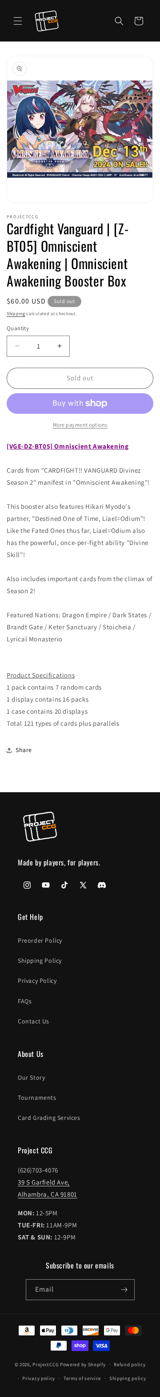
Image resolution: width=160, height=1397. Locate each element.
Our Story (31, 1077)
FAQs (25, 1001)
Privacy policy (38, 1378)
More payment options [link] (80, 424)
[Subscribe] (124, 1289)
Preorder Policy (40, 940)
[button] (18, 21)
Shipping (16, 313)
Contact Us (33, 1021)
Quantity (18, 328)
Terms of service (82, 1378)
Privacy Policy (37, 981)
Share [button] (24, 750)
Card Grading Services (49, 1118)
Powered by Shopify (83, 1364)
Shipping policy (127, 1378)
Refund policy (129, 1364)
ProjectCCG (45, 1364)
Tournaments (37, 1097)
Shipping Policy (40, 960)
